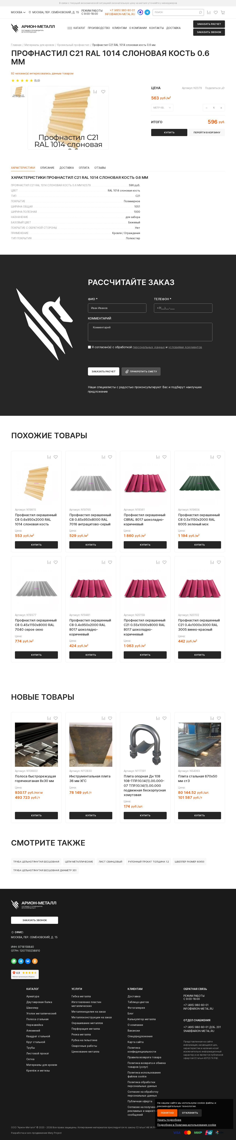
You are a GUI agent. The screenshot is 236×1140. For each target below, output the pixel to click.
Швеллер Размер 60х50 (189, 861)
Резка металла (81, 1034)
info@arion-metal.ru (120, 14)
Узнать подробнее (169, 1119)
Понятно (167, 1112)
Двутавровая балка (39, 1002)
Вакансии (134, 1030)
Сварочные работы (84, 1045)
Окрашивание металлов (87, 1023)
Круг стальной (35, 1042)
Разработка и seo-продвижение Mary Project (36, 1133)
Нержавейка (34, 1024)
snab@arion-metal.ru (198, 1031)
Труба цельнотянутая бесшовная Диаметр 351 (45, 870)
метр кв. (158, 107)
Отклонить (190, 1112)
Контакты (156, 28)
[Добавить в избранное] (103, 91)
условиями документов (185, 347)
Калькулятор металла (142, 1019)
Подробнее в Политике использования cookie (186, 1124)
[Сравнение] (208, 12)
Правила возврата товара (144, 1057)
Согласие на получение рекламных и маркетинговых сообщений (147, 1110)
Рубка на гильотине (84, 1040)
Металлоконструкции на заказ (92, 1017)
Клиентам (119, 28)
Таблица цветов (138, 1002)
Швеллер (32, 1007)
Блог (130, 1013)
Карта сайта (135, 1042)
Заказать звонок (209, 32)
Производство (99, 28)
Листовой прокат (37, 1053)
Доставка (173, 28)
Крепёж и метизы (38, 1070)
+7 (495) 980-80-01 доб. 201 (202, 1027)
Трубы (30, 1047)
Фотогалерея (136, 1007)
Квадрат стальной (38, 1036)
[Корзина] (223, 12)
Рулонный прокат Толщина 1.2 (148, 861)
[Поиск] (200, 12)
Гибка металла (81, 996)
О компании (138, 28)
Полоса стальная (37, 1019)
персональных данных (149, 347)
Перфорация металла (86, 1028)
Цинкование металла (85, 1051)
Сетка (30, 1059)
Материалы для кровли (41, 1064)
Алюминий (33, 1030)
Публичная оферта (140, 1101)
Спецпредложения (140, 1036)
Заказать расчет (209, 23)
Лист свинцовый (110, 861)
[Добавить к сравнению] (95, 91)
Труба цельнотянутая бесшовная (36, 861)
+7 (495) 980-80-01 (122, 10)
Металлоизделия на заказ (89, 1011)
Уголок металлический (41, 1013)
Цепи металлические (79, 861)
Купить (36, 544)
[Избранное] (216, 12)
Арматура (32, 996)
